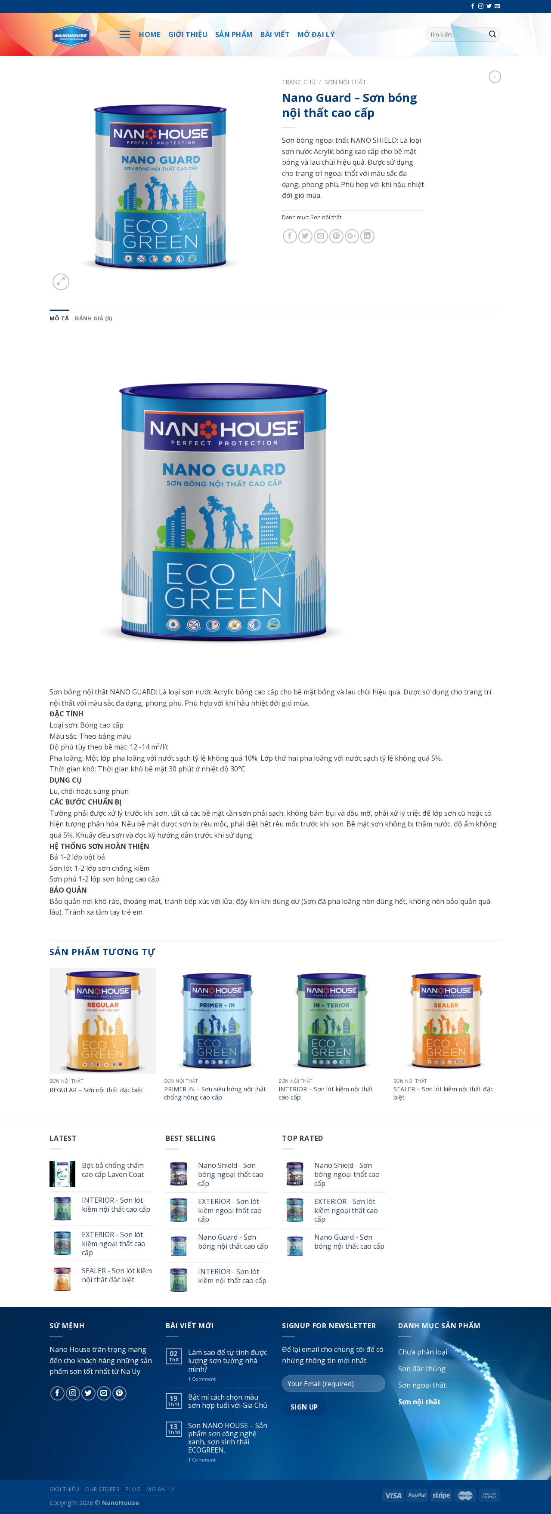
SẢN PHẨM (234, 34)
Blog (132, 1489)
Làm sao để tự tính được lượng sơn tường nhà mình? (227, 1360)
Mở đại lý (160, 1489)
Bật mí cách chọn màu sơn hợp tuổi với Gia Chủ (227, 1401)
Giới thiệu (64, 1489)
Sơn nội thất (345, 82)
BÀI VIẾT (275, 34)
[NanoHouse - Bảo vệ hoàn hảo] (77, 34)
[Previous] (49, 1043)
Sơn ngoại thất (422, 1385)
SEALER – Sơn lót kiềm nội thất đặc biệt (443, 1093)
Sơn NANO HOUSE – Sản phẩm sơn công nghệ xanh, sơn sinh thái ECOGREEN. (227, 1438)
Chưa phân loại (422, 1352)
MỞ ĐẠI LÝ (315, 34)
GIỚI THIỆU (187, 34)
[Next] (498, 1043)
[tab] (59, 318)
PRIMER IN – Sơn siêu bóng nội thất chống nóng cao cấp (215, 1093)
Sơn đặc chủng (422, 1368)
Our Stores (102, 1489)
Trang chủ (299, 82)
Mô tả (59, 318)
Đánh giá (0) (93, 318)
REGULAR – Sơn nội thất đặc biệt (96, 1090)
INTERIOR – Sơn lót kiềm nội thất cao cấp (326, 1093)
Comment (202, 1379)
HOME (149, 34)
